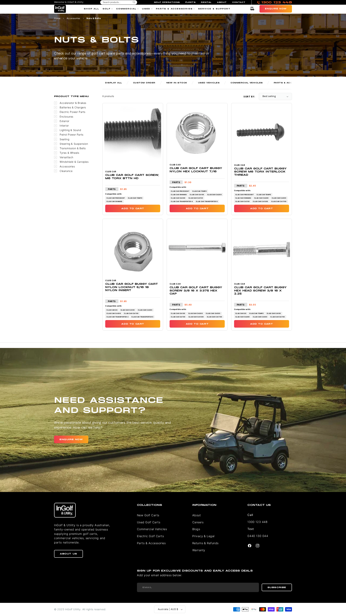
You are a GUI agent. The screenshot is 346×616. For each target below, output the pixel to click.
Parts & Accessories (174, 9)
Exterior (64, 121)
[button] (252, 9)
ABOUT (222, 2)
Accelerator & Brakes (73, 102)
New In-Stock (176, 83)
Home (57, 18)
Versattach (66, 157)
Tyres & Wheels (69, 152)
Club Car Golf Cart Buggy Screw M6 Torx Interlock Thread (260, 171)
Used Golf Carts (148, 522)
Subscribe (276, 587)
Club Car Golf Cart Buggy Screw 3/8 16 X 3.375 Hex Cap (196, 290)
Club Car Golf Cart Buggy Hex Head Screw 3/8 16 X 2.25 (260, 290)
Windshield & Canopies (74, 161)
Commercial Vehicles (246, 83)
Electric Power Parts (72, 111)
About (196, 515)
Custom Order (144, 83)
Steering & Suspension (74, 143)
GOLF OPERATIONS (167, 2)
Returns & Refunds (205, 543)
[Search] (134, 2)
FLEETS (190, 2)
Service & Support (214, 9)
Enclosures (66, 116)
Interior (64, 125)
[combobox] (118, 2)
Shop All (91, 9)
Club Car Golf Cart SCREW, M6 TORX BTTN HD (132, 177)
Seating (64, 139)
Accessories (73, 18)
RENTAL (206, 2)
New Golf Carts (148, 515)
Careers (197, 522)
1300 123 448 (257, 522)
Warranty (198, 550)
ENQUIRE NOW (71, 439)
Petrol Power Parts (71, 134)
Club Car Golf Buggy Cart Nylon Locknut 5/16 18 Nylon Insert (131, 287)
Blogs (196, 529)
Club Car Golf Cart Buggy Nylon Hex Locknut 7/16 (196, 170)
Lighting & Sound (70, 130)
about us (68, 553)
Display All (113, 83)
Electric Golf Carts (150, 536)
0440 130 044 (257, 536)
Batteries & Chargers (73, 107)
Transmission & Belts (73, 148)
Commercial (126, 9)
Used (146, 9)
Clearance (66, 170)
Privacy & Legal (203, 536)
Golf (106, 9)
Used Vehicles (209, 83)
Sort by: (249, 97)
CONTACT (238, 2)
